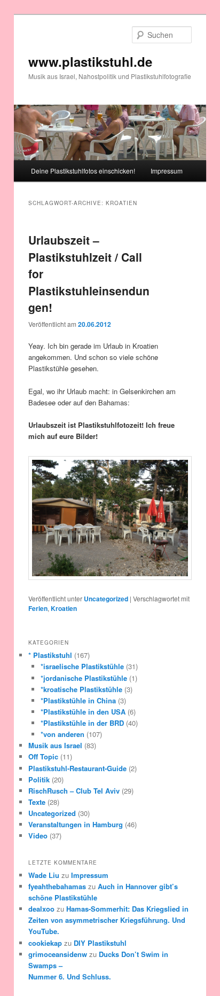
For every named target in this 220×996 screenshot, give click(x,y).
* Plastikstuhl (50, 655)
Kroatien (64, 608)
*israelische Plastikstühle (82, 666)
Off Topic (43, 756)
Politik (39, 779)
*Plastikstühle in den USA (83, 712)
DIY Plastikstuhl (100, 943)
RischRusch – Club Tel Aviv (74, 791)
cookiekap (45, 943)
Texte (36, 802)
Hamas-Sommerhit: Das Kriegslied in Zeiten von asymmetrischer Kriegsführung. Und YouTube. (108, 920)
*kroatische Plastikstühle (81, 689)
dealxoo (41, 909)
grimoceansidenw (57, 954)
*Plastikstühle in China (78, 700)
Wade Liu (43, 875)
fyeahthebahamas (57, 886)
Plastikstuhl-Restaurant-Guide (77, 768)
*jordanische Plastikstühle (84, 678)
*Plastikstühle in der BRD (82, 723)
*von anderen (62, 734)
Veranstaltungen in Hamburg (75, 824)
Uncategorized (106, 598)
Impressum (167, 170)
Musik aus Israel (55, 745)
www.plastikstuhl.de (90, 61)
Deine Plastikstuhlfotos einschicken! (83, 170)
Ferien (38, 608)
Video (38, 835)
